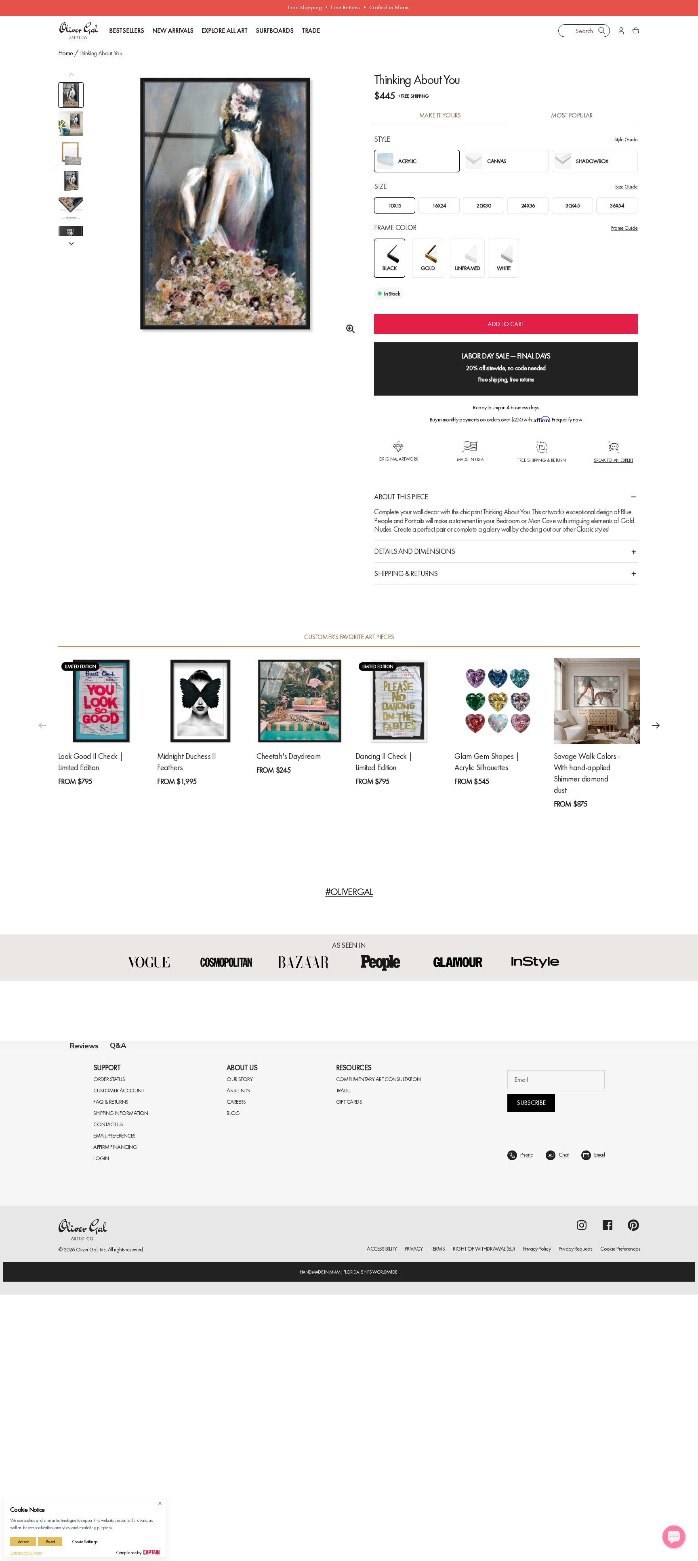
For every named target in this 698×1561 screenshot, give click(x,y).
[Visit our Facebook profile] (607, 1491)
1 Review (96, 796)
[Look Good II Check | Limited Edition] (101, 701)
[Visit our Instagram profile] (581, 1491)
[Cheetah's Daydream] (299, 701)
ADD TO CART (506, 324)
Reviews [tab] (84, 1046)
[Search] (602, 31)
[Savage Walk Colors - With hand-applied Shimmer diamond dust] (597, 701)
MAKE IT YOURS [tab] (440, 115)
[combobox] (584, 30)
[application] (674, 1537)
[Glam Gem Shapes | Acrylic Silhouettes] (497, 701)
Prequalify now (567, 419)
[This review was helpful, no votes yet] (604, 1306)
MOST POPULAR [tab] (571, 115)
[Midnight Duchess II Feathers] (200, 701)
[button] (656, 725)
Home (65, 53)
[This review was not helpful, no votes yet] (619, 1306)
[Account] (621, 31)
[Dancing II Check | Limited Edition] (398, 701)
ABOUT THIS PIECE (401, 496)
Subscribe (531, 1369)
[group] (225, 214)
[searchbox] (98, 1214)
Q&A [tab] (118, 1045)
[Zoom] (348, 328)
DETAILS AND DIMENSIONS (414, 551)
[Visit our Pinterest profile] (633, 1491)
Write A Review (465, 1140)
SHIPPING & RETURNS (405, 573)
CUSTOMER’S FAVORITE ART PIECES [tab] (349, 637)
